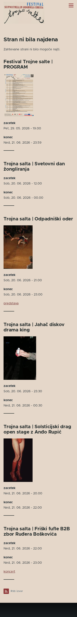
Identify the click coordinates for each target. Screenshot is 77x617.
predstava (11, 303)
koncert (9, 571)
